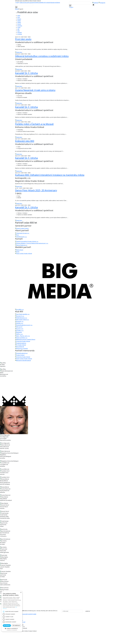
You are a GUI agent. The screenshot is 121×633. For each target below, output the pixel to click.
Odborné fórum (24, 2)
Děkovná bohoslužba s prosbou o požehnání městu (42, 56)
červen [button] (19, 24)
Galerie (58, 2)
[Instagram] (102, 2)
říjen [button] (18, 31)
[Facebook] (95, 2)
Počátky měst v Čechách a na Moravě (34, 124)
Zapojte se (53, 2)
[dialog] (11, 611)
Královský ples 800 (24, 141)
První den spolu (23, 39)
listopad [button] (19, 32)
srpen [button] (18, 27)
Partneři (35, 2)
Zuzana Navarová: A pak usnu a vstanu (35, 90)
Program (30, 2)
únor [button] (18, 17)
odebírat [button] (87, 611)
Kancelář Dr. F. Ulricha (26, 73)
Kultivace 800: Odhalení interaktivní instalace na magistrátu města (49, 174)
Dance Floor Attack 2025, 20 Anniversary (36, 190)
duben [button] (19, 20)
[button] (12, 628)
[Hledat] (70, 5)
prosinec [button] (19, 34)
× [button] (20, 592)
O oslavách (48, 2)
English (17, 2)
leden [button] (18, 15)
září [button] (18, 29)
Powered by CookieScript (12, 630)
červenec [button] (19, 25)
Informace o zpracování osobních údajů (25, 614)
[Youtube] (93, 4)
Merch (43, 2)
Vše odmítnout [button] (16, 625)
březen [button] (19, 19)
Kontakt (39, 2)
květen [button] (19, 22)
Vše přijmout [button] (7, 625)
